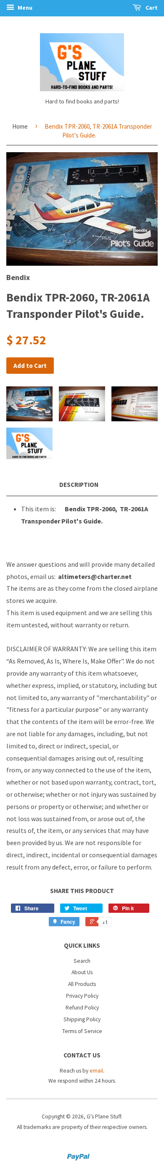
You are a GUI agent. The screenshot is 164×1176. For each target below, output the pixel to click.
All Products (82, 984)
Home (20, 126)
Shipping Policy (82, 1019)
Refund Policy (82, 1007)
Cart (151, 7)
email (96, 1070)
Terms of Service (82, 1031)
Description (78, 485)
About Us (82, 972)
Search (82, 961)
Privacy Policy (82, 995)
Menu (24, 7)
